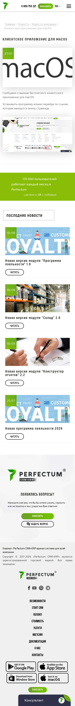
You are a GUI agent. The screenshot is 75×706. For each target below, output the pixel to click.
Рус (56, 6)
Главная (7, 548)
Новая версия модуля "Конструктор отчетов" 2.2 (34, 373)
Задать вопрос (39, 524)
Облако (37, 615)
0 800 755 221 (28, 6)
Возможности (38, 601)
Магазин (38, 635)
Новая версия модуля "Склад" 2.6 (33, 317)
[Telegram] (48, 588)
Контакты (37, 655)
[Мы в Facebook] (29, 588)
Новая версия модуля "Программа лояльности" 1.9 (33, 262)
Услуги (37, 628)
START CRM (37, 608)
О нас (37, 648)
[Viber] (41, 588)
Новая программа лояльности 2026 (34, 428)
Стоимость (38, 621)
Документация (37, 641)
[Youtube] (34, 588)
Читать (14, 272)
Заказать (45, 6)
